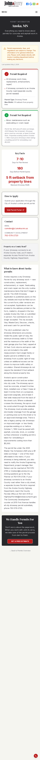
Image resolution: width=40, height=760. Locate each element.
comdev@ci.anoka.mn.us (16, 228)
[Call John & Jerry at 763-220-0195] (36, 756)
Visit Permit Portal (14, 210)
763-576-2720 (11, 235)
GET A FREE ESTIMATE (20, 541)
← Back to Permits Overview (20, 551)
